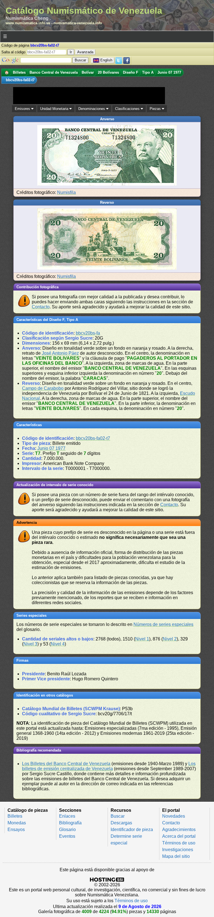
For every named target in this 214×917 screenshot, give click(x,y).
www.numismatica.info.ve (28, 23)
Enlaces (67, 816)
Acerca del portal (179, 836)
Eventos (67, 836)
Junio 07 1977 (51, 448)
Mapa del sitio (176, 856)
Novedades (173, 816)
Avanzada (85, 52)
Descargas (121, 822)
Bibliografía (70, 822)
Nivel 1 (142, 639)
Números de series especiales (163, 624)
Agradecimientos (179, 829)
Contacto (41, 306)
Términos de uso (178, 843)
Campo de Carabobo (43, 388)
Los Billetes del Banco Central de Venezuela (66, 763)
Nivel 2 (170, 639)
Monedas (17, 822)
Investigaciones (177, 849)
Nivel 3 (30, 644)
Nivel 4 (58, 644)
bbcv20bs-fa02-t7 (93, 438)
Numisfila (66, 192)
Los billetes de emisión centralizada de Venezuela (109, 766)
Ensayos (16, 829)
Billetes (15, 816)
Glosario (67, 829)
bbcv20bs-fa (88, 333)
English (106, 60)
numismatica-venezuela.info (78, 23)
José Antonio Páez (60, 353)
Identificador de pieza (132, 829)
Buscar (118, 816)
